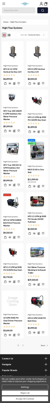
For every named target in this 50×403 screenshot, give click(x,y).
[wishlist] (19, 83)
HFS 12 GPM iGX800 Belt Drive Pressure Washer (12, 223)
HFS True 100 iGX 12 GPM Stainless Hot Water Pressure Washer (12, 169)
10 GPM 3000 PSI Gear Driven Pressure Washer (12, 320)
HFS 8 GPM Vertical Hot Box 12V (36, 70)
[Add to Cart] (5, 83)
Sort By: (24, 35)
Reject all (25, 392)
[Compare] (14, 83)
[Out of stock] (5, 237)
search (42, 10)
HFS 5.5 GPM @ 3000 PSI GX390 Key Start (37, 118)
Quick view (10, 83)
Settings (25, 387)
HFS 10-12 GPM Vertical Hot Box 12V (12, 70)
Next (43, 345)
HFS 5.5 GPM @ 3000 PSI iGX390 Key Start (12, 268)
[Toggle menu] (3, 3)
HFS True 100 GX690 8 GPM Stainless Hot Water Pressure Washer (12, 115)
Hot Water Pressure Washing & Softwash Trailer (37, 270)
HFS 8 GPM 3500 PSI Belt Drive (37, 319)
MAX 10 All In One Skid (36, 170)
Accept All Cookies (25, 398)
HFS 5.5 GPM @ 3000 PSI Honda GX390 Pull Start (37, 219)
